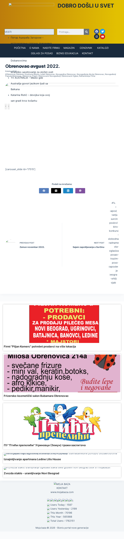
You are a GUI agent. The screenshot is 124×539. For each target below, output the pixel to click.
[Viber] (80, 190)
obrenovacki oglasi (70, 76)
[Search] (86, 32)
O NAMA (34, 47)
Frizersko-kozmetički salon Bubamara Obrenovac (36, 395)
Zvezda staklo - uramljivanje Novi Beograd (31, 473)
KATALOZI (103, 47)
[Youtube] (102, 36)
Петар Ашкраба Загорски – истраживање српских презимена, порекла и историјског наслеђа (31, 43)
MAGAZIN (69, 47)
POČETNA (20, 47)
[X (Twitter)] (56, 190)
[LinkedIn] (68, 190)
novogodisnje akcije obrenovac (90, 74)
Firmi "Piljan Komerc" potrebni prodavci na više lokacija (40, 346)
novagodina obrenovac (66, 74)
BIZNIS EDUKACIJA (67, 53)
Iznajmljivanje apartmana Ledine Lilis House (32, 459)
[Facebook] (96, 31)
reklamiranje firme (87, 76)
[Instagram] (96, 36)
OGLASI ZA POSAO (42, 53)
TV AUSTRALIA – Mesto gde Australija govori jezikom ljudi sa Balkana (29, 83)
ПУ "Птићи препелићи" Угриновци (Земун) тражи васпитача (45, 445)
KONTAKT (87, 53)
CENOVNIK (86, 47)
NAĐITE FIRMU (51, 47)
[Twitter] (102, 31)
